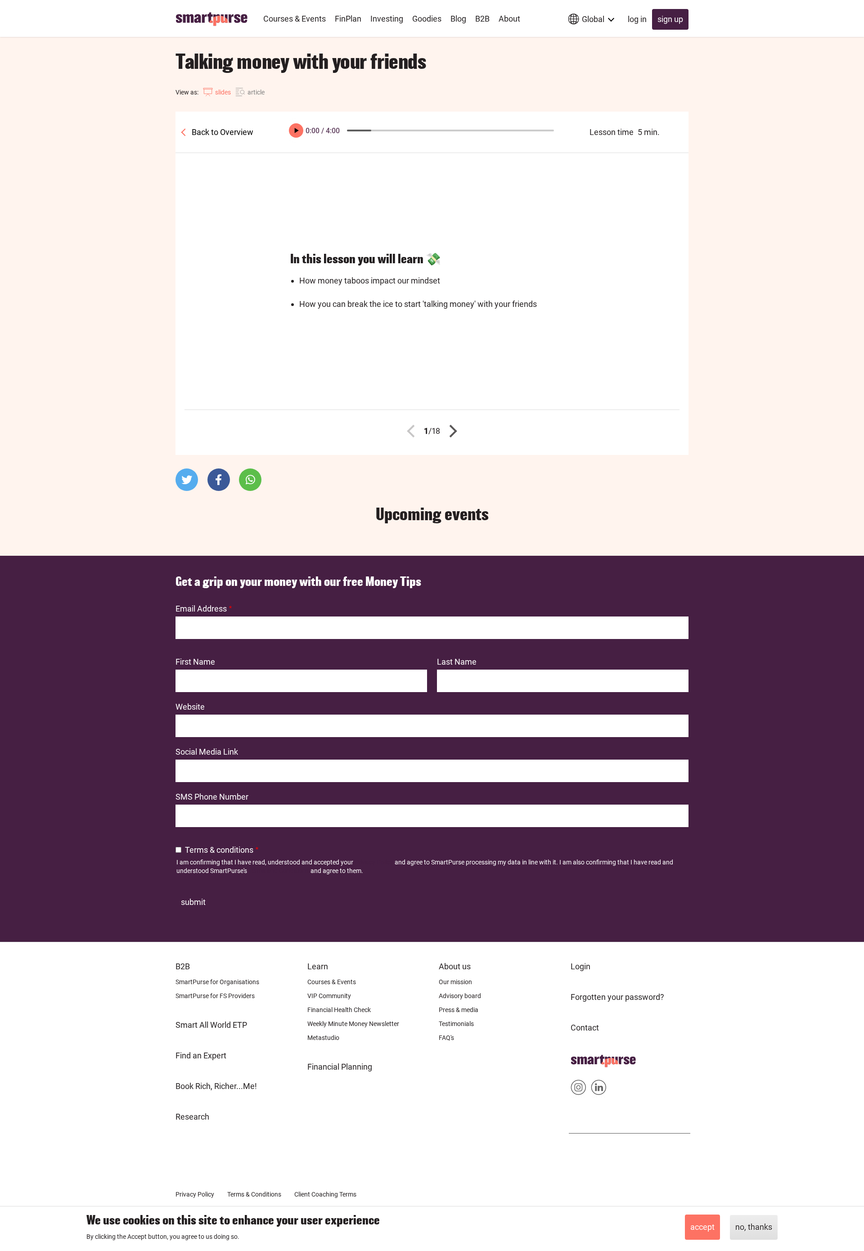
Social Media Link (207, 751)
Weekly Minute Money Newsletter (353, 1023)
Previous (413, 431)
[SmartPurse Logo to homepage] (215, 18)
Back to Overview (221, 132)
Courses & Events (331, 982)
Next (450, 431)
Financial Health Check (339, 1009)
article (256, 92)
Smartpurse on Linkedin (599, 1089)
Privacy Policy (374, 862)
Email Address (201, 608)
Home (582, 1058)
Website (190, 706)
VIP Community (329, 995)
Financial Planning (339, 1066)
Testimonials (456, 1023)
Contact (585, 1027)
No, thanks (753, 1227)
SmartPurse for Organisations (217, 982)
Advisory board (460, 995)
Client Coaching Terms (325, 1194)
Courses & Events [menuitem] (294, 18)
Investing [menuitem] (386, 18)
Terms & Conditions (254, 1194)
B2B (183, 966)
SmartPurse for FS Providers (215, 995)
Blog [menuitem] (458, 18)
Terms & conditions (219, 850)
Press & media (458, 1009)
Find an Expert (201, 1055)
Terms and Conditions (278, 870)
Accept (702, 1227)
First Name (195, 661)
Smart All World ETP (211, 1025)
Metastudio (323, 1037)
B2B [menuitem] (482, 18)
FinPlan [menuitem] (348, 18)
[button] (187, 479)
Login (580, 966)
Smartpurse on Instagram (578, 1089)
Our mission (455, 982)
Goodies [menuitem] (426, 18)
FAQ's (446, 1037)
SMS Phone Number (212, 796)
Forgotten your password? (617, 997)
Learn (317, 966)
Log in (637, 19)
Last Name (457, 661)
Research (192, 1116)
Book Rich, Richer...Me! (216, 1086)
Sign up (670, 19)
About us (455, 966)
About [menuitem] (509, 18)
